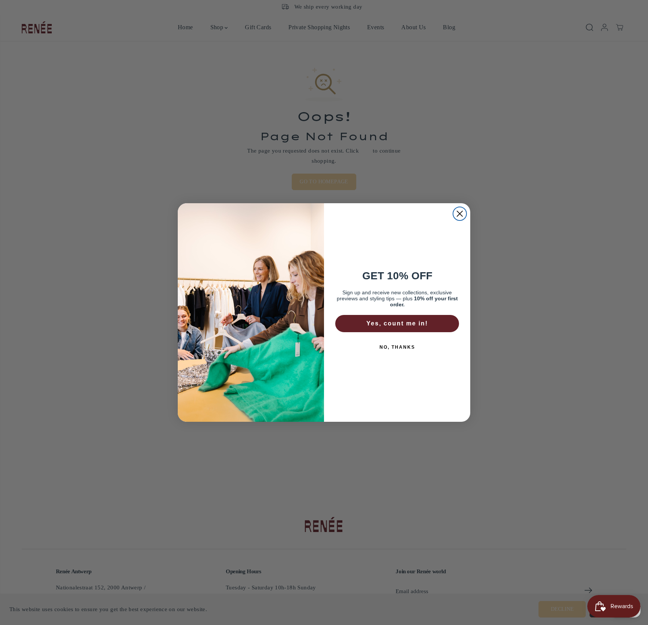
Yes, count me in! (397, 323)
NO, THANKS (397, 347)
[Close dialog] (459, 213)
